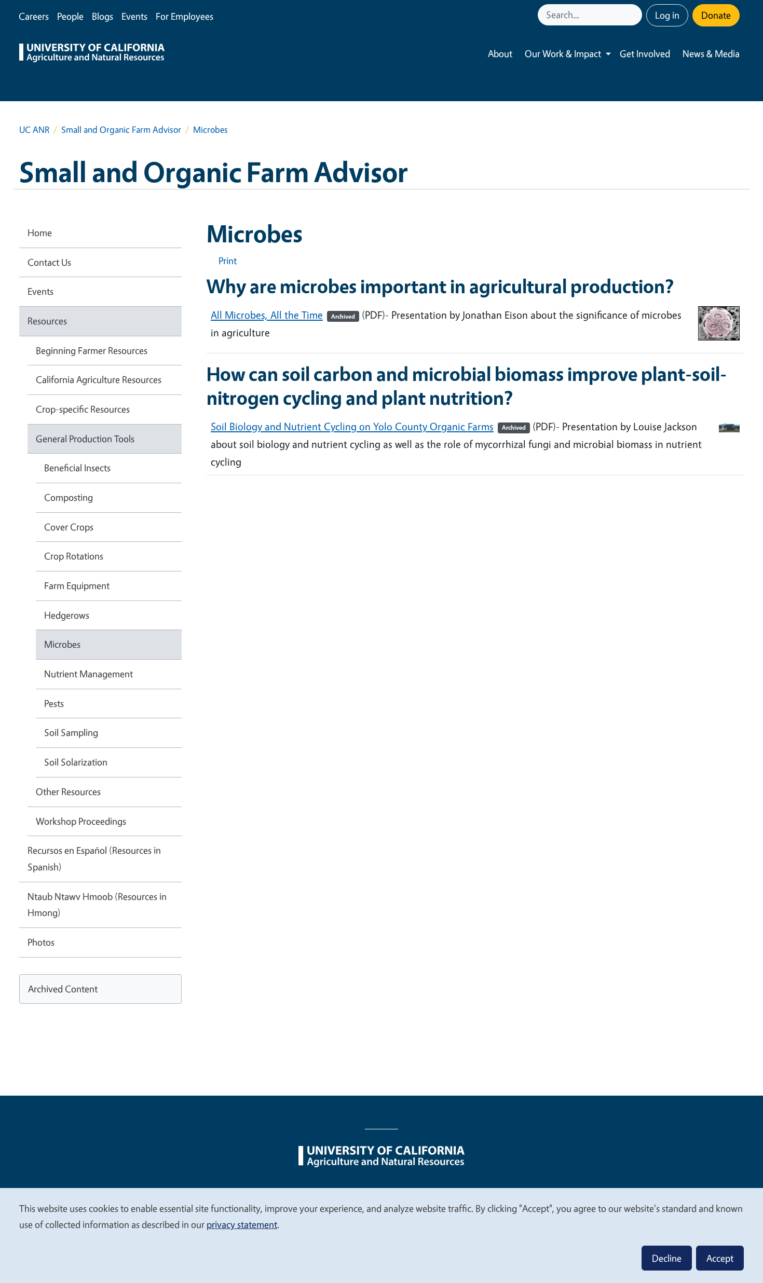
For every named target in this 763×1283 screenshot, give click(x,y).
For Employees (184, 16)
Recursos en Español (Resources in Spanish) (94, 858)
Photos (41, 942)
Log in (667, 15)
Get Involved (645, 53)
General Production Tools (85, 438)
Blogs (102, 16)
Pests (54, 703)
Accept (719, 1258)
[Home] (92, 54)
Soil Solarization (75, 762)
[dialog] (381, 1235)
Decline (667, 1258)
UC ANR (34, 129)
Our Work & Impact (563, 53)
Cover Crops (68, 527)
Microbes (62, 644)
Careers (34, 16)
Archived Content (63, 988)
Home (40, 232)
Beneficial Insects (77, 467)
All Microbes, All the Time (283, 314)
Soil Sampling (71, 732)
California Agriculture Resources (98, 379)
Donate (716, 15)
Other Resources (68, 791)
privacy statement (242, 1224)
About (500, 53)
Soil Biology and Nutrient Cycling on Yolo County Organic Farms (368, 426)
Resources (47, 321)
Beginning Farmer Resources (91, 350)
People (70, 16)
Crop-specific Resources (83, 409)
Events (134, 16)
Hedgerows (66, 615)
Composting (68, 497)
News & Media (711, 53)
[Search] (635, 14)
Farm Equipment (77, 585)
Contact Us (49, 262)
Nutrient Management (88, 673)
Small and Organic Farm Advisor (121, 129)
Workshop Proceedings (81, 821)
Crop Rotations (73, 556)
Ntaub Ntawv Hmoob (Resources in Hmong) (97, 904)
